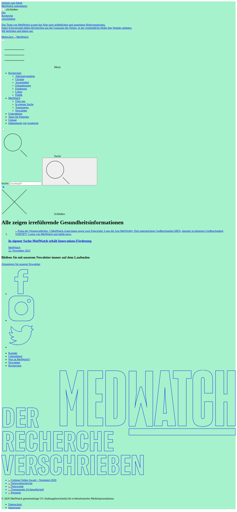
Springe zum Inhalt (11, 2)
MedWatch (14, 98)
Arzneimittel (22, 82)
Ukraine (19, 79)
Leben (18, 91)
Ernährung (21, 88)
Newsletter (21, 110)
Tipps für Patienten (18, 116)
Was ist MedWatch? (19, 359)
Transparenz (22, 107)
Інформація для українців (23, 123)
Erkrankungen (23, 85)
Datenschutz (15, 504)
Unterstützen (15, 113)
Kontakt (12, 353)
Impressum (14, 507)
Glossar (12, 119)
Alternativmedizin (25, 76)
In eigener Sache (24, 104)
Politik (18, 94)
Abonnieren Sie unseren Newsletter (20, 264)
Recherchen (14, 73)
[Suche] (69, 171)
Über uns (20, 101)
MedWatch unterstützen (14, 6)
